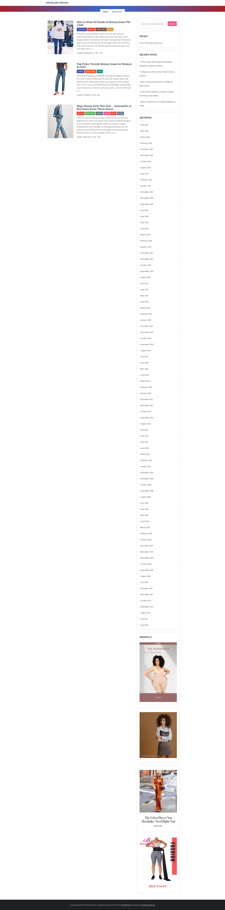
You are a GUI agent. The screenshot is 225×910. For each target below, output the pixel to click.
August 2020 (146, 497)
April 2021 (145, 448)
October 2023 (146, 265)
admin (80, 53)
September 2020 (147, 491)
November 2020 (147, 478)
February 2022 (146, 387)
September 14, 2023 (91, 53)
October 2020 (146, 485)
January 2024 (146, 247)
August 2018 (146, 576)
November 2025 (147, 155)
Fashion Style (101, 29)
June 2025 (145, 173)
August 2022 (146, 350)
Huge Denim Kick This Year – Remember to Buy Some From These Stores (104, 108)
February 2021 (146, 460)
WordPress (126, 905)
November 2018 (147, 558)
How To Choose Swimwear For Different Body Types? (156, 84)
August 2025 (146, 167)
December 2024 (147, 192)
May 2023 (144, 295)
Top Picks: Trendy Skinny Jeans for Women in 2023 (104, 66)
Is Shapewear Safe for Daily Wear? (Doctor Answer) (157, 74)
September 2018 (147, 570)
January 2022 (146, 393)
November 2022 (147, 332)
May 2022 (144, 369)
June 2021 (145, 436)
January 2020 (146, 539)
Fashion (91, 29)
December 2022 (147, 326)
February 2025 (146, 180)
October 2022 (146, 338)
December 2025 (147, 149)
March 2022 (145, 381)
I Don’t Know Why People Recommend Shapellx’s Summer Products (156, 64)
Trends (120, 113)
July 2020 (144, 503)
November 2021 (147, 405)
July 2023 (144, 283)
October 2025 (146, 161)
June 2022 (145, 363)
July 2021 (144, 430)
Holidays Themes (148, 905)
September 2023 (147, 271)
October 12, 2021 (91, 137)
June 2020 (145, 509)
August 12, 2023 (90, 95)
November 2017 (147, 594)
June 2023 (145, 289)
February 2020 (146, 533)
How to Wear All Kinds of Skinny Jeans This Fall (103, 24)
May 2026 (144, 131)
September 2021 (147, 417)
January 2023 (146, 320)
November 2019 (147, 552)
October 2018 (146, 564)
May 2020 (144, 515)
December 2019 (147, 545)
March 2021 (145, 454)
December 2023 (147, 253)
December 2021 (147, 399)
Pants (113, 113)
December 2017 (147, 588)
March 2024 (145, 234)
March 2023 (145, 308)
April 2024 (145, 228)
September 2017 (147, 606)
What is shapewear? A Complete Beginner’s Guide (158, 104)
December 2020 (147, 472)
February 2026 (146, 143)
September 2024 (147, 204)
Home (105, 11)
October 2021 (146, 411)
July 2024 (144, 210)
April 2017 (145, 625)
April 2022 (145, 375)
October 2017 (146, 600)
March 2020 (145, 527)
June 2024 (145, 216)
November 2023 (147, 259)
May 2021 (144, 442)
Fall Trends (82, 29)
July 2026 (144, 125)
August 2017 (146, 613)
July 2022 (144, 356)
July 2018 (144, 582)
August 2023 (146, 277)
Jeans (110, 29)
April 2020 (145, 521)
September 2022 (147, 344)
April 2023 (145, 302)
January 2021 (146, 466)
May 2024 (144, 222)
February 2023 (146, 314)
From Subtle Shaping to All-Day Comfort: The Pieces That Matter (157, 94)
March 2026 (145, 137)
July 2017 (144, 619)
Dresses (80, 113)
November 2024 (147, 198)
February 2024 (146, 241)
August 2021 (146, 424)
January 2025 (146, 186)
